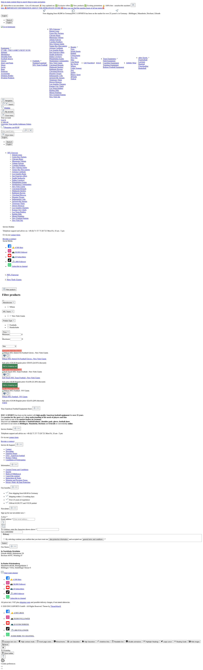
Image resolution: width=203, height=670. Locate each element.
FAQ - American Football (15, 456)
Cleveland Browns (19, 195)
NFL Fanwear (12, 153)
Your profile (13, 124)
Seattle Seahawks (18, 178)
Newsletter (10, 451)
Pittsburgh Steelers (19, 191)
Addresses (22, 124)
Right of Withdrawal (13, 474)
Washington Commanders (21, 184)
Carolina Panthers (18, 165)
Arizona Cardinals (19, 172)
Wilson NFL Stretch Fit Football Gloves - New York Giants (24, 359)
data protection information (59, 539)
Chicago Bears (17, 159)
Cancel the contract (13, 476)
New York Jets (17, 220)
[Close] (133, 5)
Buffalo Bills (17, 214)
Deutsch (9, 20)
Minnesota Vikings (19, 161)
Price (5, 332)
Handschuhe (14, 327)
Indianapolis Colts (18, 199)
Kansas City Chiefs (19, 210)
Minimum (12, 334)
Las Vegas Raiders (19, 212)
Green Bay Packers (19, 157)
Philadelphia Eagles (19, 182)
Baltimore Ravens (18, 193)
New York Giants (18, 187)
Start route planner (11, 573)
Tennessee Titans (18, 204)
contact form (15, 235)
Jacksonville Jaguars (19, 201)
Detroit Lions (17, 155)
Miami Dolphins (18, 216)
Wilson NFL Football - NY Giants (14, 397)
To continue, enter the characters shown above (19, 529)
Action (4, 517)
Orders (28, 124)
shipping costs (25, 602)
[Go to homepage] (8, 27)
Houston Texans (18, 197)
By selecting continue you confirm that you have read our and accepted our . (55, 539)
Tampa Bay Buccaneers (21, 170)
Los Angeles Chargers (20, 208)
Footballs (13, 325)
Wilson (12, 307)
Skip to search (22, 2)
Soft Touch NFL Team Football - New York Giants (21, 378)
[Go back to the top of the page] (3, 656)
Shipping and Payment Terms (16, 480)
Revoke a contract (9, 239)
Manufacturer (7, 302)
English (9, 23)
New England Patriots (20, 218)
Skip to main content (9, 2)
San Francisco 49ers (19, 176)
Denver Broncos (18, 206)
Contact (8, 449)
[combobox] (12, 131)
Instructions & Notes (13, 478)
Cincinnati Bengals (19, 189)
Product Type (8, 321)
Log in (3, 120)
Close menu (9, 115)
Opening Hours (11, 454)
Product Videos (11, 458)
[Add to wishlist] (6, 356)
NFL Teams (7, 312)
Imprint (8, 472)
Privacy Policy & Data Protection (18, 482)
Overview (5, 124)
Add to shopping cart (10, 366)
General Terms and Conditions (17, 470)
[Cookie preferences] (2, 666)
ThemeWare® (56, 606)
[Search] (25, 130)
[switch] (9, 641)
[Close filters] (3, 300)
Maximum (12, 339)
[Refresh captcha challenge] (3, 526)
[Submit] (3, 522)
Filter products (11, 290)
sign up (5, 122)
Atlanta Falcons (18, 163)
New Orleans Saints (19, 168)
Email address (7, 519)
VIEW (4, 403)
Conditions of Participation (15, 460)
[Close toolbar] (3, 648)
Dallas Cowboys (18, 180)
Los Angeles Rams (19, 174)
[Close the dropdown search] (30, 130)
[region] (101, 5)
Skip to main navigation (36, 2)
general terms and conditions (93, 539)
